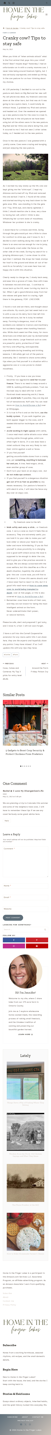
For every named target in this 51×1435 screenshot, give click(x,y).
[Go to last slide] (7, 732)
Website (7, 909)
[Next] (44, 732)
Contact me (8, 1301)
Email (7, 897)
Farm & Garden (9, 33)
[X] (9, 3)
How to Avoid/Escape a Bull (28, 405)
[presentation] (25, 723)
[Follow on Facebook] (14, 940)
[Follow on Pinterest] (37, 940)
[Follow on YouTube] (37, 946)
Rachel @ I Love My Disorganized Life (23, 791)
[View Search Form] (46, 3)
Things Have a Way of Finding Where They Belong (25, 1103)
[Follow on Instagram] (14, 946)
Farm (15, 654)
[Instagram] (13, 3)
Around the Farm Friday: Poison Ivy (39, 668)
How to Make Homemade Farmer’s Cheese (25, 1254)
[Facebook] (5, 3)
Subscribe (7, 1293)
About (6, 1297)
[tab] (20, 766)
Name (7, 886)
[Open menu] (46, 14)
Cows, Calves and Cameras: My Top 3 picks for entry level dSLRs (12, 671)
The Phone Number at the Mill (25, 1205)
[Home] (4, 28)
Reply (7, 821)
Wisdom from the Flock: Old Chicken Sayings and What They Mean (25, 1155)
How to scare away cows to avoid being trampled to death (27, 589)
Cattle (7, 654)
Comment (9, 848)
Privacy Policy (9, 1305)
